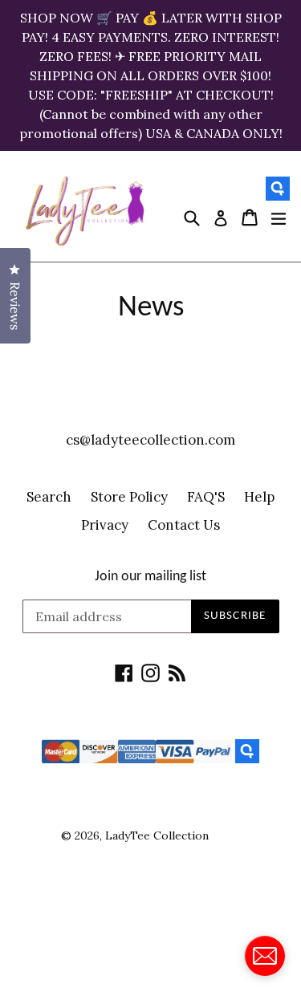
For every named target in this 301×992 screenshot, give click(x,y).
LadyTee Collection (157, 835)
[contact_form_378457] (265, 956)
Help (259, 497)
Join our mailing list (150, 576)
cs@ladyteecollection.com (150, 440)
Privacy (104, 525)
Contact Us (184, 525)
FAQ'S (206, 497)
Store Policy (129, 497)
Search (48, 497)
